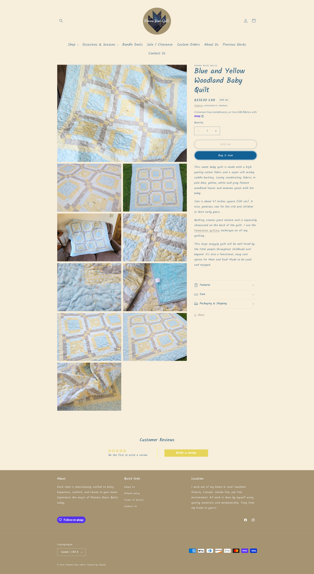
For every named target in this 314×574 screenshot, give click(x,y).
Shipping (198, 105)
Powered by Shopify (96, 565)
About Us (129, 487)
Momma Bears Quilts (76, 565)
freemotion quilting (207, 230)
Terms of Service (134, 500)
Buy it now (225, 155)
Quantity (198, 123)
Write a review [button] (186, 453)
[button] (61, 21)
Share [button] (201, 315)
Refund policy (132, 493)
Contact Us (130, 506)
